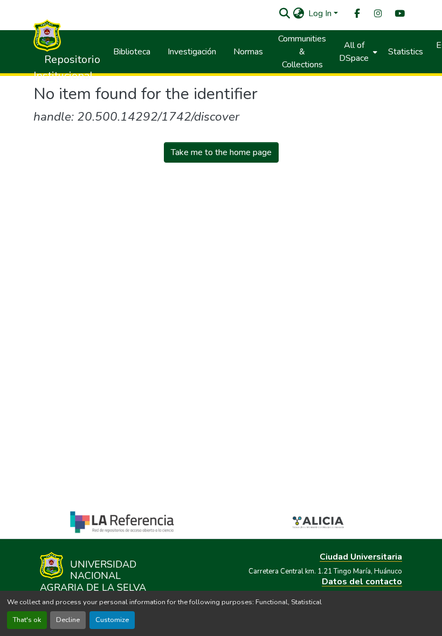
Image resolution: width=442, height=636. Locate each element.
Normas (248, 52)
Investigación (192, 52)
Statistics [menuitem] (405, 52)
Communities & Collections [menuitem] (302, 52)
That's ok (27, 620)
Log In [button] (321, 13)
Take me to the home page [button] (221, 152)
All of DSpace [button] (354, 51)
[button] (284, 13)
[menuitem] (356, 13)
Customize (112, 620)
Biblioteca (131, 52)
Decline (68, 620)
